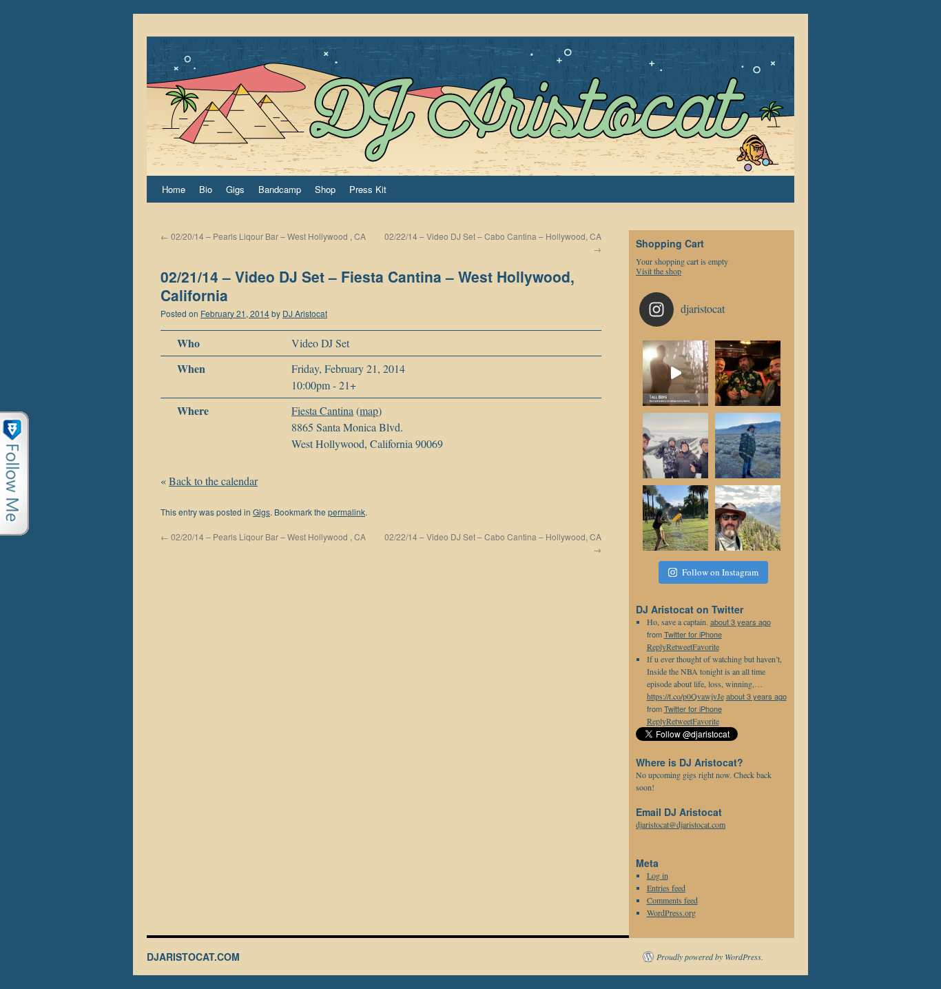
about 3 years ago (740, 621)
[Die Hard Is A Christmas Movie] (675, 373)
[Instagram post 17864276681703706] (747, 373)
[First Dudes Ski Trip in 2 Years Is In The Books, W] (675, 445)
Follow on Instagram (720, 572)
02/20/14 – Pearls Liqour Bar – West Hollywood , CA (263, 236)
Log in (657, 875)
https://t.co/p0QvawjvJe (685, 696)
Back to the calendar (213, 480)
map (369, 410)
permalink (346, 512)
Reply (656, 720)
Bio (205, 189)
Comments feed (672, 900)
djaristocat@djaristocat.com (680, 824)
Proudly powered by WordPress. (709, 956)
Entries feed (666, 887)
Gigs (235, 189)
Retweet (679, 720)
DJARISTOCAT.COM (193, 956)
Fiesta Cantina (322, 410)
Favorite (705, 720)
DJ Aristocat (304, 313)
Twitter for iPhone (693, 634)
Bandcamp (279, 189)
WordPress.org (671, 912)
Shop (325, 189)
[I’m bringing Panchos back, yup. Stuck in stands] (747, 445)
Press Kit (367, 189)
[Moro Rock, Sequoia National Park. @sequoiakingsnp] (747, 518)
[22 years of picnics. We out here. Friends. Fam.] (675, 518)
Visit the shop (658, 270)
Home (173, 189)
